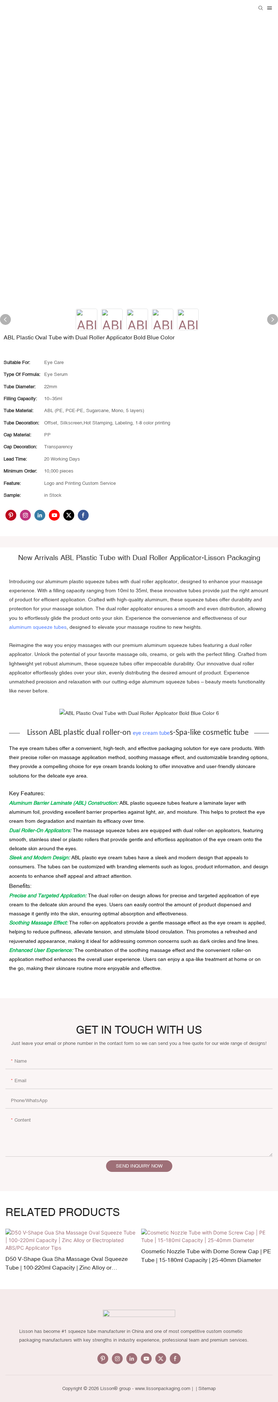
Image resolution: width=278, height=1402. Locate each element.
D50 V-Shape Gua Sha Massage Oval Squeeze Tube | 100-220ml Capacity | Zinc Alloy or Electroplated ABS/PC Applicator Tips (66, 1263)
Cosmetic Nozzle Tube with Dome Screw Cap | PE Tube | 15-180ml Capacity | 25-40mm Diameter (206, 1255)
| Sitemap (205, 1388)
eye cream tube (151, 733)
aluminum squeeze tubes (38, 627)
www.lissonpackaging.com (162, 1388)
